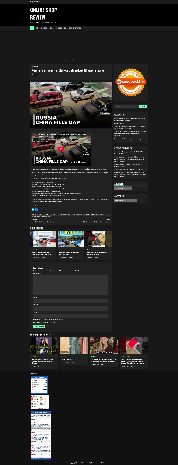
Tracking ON (41, 391)
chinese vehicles (99, 214)
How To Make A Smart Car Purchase (44, 221)
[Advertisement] (89, 44)
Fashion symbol (119, 123)
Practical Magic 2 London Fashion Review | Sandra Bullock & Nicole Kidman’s (42, 361)
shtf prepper (118, 169)
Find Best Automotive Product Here (43, 182)
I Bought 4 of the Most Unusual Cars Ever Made (69, 253)
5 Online (36, 391)
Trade (49, 216)
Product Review (125, 356)
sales (38, 216)
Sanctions (44, 216)
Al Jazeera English (62, 214)
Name (35, 297)
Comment (37, 274)
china (92, 214)
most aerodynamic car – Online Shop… (40, 429)
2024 (36, 214)
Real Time (40, 458)
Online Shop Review (43, 13)
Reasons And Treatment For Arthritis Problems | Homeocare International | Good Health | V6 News (130, 159)
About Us (44, 28)
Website (36, 312)
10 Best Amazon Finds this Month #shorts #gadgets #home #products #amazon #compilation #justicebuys (130, 134)
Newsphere (95, 463)
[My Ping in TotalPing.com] (34, 373)
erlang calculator (119, 157)
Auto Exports (71, 214)
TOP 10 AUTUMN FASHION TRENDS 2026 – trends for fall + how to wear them (103, 360)
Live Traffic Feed (41, 412)
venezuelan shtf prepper (121, 152)
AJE (47, 214)
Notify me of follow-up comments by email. (49, 320)
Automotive (35, 66)
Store (51, 28)
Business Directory (75, 28)
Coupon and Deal (61, 28)
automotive (79, 214)
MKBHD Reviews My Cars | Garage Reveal (96, 221)
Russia (34, 216)
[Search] (146, 28)
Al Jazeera (52, 214)
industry (107, 214)
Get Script (35, 458)
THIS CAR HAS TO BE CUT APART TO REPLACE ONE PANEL (98, 253)
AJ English (42, 214)
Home (36, 28)
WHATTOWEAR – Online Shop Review (40, 416)
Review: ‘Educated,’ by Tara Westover (135, 169)
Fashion (34, 356)
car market (86, 214)
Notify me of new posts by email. (45, 322)
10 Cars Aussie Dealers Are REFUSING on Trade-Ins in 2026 (41, 253)
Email (35, 305)
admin (41, 78)
